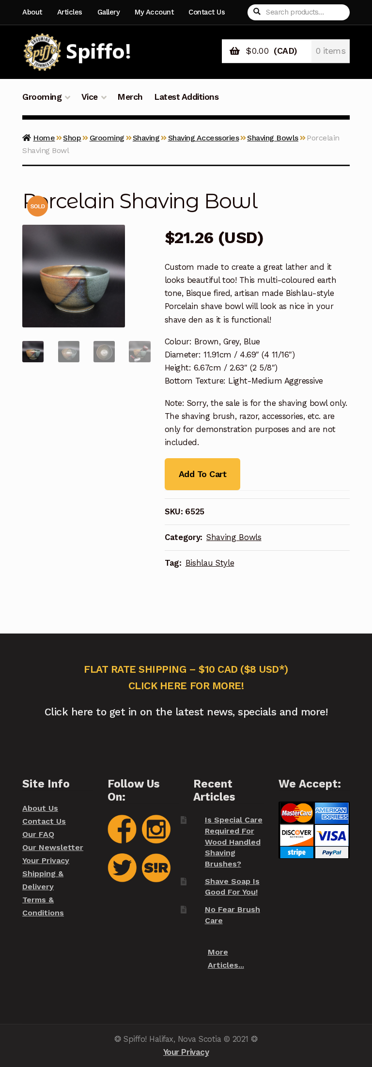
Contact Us (206, 12)
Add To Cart (202, 474)
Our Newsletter (52, 847)
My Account (154, 12)
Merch (130, 97)
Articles (69, 12)
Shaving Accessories (203, 137)
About (32, 12)
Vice (89, 97)
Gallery (108, 12)
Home (44, 137)
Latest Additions (186, 97)
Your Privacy (45, 860)
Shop (72, 137)
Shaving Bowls (272, 137)
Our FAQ (38, 834)
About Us (40, 808)
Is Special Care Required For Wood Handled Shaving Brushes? (234, 841)
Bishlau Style (210, 563)
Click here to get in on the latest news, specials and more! (186, 712)
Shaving (146, 137)
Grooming (42, 97)
